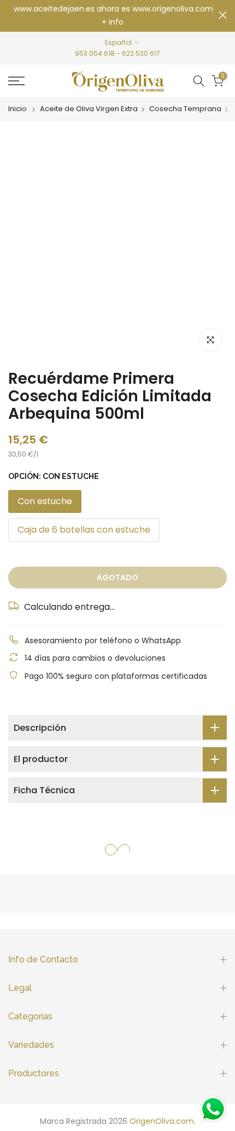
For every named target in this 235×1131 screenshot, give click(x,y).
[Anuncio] (113, 16)
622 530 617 (141, 53)
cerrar (223, 15)
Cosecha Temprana (185, 109)
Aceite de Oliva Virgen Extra (89, 109)
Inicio (17, 109)
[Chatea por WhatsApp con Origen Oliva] (213, 1109)
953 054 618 (95, 53)
